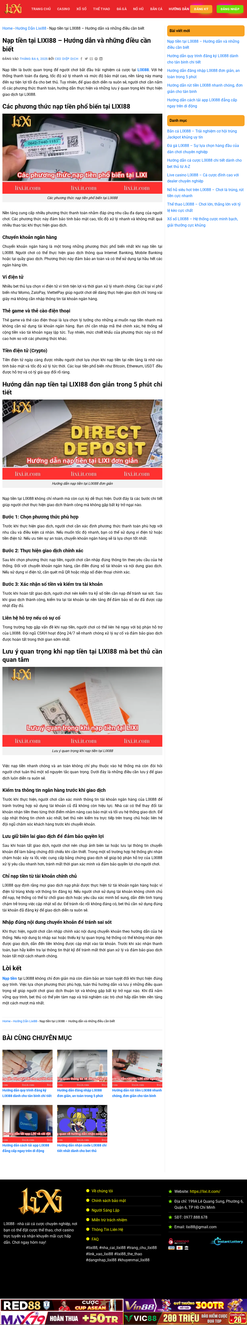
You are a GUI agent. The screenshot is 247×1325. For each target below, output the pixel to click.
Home (7, 28)
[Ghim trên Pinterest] (96, 59)
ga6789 (79, 1289)
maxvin (143, 1289)
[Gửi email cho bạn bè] (91, 59)
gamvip (63, 1289)
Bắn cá (156, 9)
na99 (120, 1289)
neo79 (107, 1289)
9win (170, 1289)
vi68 (131, 1289)
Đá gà (122, 9)
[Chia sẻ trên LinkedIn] (101, 59)
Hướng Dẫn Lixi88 (30, 28)
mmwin (183, 1289)
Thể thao (101, 9)
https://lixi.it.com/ (205, 1191)
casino (63, 9)
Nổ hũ (138, 9)
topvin (94, 1289)
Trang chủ (41, 9)
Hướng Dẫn (179, 9)
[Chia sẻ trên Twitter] (86, 59)
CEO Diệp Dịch (66, 59)
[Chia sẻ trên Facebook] (81, 59)
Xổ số (81, 9)
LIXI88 (143, 70)
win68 (158, 1289)
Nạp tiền (9, 978)
